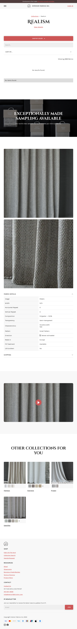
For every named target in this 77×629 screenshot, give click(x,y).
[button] (5, 6)
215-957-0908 (8, 592)
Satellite (7, 525)
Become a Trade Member (12, 572)
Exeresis (30, 491)
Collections (34, 16)
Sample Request (9, 558)
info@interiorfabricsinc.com (13, 594)
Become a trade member (46, 1)
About (6, 566)
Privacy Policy (8, 578)
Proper (53, 491)
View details (38, 27)
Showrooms (8, 569)
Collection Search (9, 555)
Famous (7, 491)
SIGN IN (70, 6)
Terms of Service (9, 575)
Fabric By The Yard (10, 552)
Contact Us (7, 586)
